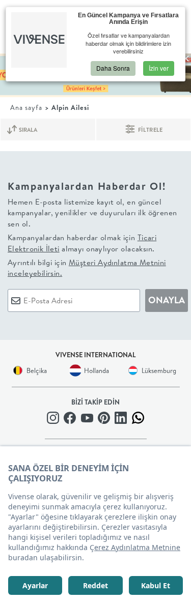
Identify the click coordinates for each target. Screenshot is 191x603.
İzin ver (159, 68)
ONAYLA (166, 300)
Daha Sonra (113, 68)
